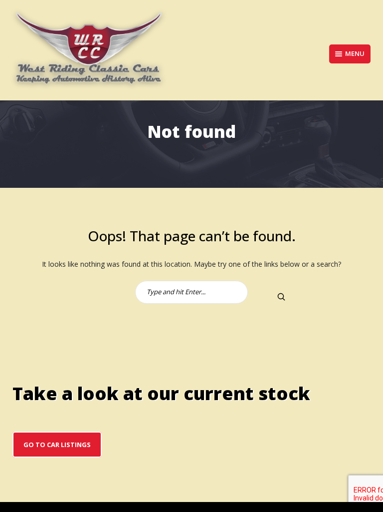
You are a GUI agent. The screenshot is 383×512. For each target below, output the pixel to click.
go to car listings (57, 444)
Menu (355, 53)
